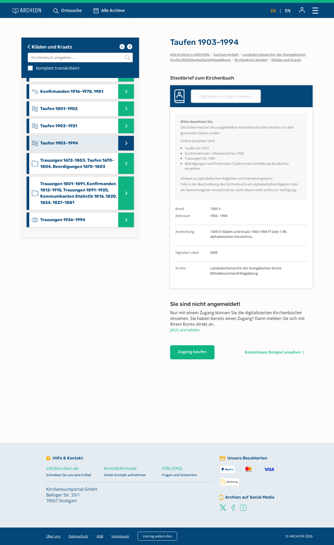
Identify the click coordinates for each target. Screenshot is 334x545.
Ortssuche (71, 10)
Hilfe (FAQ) (172, 468)
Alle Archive (113, 10)
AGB (100, 536)
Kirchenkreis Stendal (250, 59)
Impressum (120, 536)
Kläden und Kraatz (51, 47)
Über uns (53, 536)
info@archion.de (62, 468)
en (288, 11)
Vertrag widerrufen (157, 536)
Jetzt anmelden (185, 330)
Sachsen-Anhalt (225, 54)
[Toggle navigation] (315, 10)
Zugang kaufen (192, 351)
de (273, 11)
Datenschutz (78, 536)
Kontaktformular (120, 468)
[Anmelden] (302, 10)
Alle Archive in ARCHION (190, 54)
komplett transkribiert (58, 68)
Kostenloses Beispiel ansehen (273, 352)
